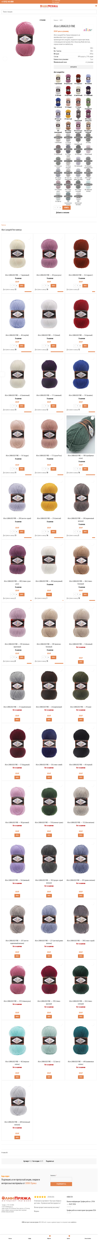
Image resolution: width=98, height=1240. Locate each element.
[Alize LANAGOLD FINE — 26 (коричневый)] (49, 686)
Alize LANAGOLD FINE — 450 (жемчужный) (49, 581)
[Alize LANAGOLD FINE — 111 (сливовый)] (49, 374)
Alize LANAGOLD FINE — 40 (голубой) (17, 335)
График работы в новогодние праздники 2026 (81, 1210)
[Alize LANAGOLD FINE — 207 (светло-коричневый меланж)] (17, 920)
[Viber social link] (73, 1161)
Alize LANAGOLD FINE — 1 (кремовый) (17, 275)
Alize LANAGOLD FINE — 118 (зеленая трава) (49, 823)
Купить (66, 208)
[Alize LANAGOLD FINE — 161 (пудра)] (17, 434)
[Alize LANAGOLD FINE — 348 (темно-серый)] (81, 920)
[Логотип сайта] (49, 6)
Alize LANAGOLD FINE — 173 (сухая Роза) (49, 456)
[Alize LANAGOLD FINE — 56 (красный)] (81, 314)
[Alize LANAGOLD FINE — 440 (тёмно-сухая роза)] (17, 560)
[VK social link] (69, 1161)
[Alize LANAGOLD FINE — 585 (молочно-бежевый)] (49, 623)
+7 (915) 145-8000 (7, 2)
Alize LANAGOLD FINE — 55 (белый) (49, 335)
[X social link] (57, 1161)
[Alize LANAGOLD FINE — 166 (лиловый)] (17, 859)
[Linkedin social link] (62, 1161)
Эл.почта (52, 1176)
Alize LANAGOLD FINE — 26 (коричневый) (49, 707)
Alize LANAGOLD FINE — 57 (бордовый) (17, 765)
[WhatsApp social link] (66, 1161)
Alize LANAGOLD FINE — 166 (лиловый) (17, 880)
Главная (56, 20)
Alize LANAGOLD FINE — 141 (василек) (81, 395)
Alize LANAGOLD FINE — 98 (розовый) (17, 823)
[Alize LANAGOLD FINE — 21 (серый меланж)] (17, 686)
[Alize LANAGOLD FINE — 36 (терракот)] (81, 254)
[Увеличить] (5, 59)
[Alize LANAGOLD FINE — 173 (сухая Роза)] (49, 434)
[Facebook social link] (55, 1161)
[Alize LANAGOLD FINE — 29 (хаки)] (81, 686)
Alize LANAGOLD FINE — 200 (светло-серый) (17, 518)
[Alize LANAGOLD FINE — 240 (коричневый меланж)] (81, 497)
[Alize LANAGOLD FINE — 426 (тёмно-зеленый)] (81, 980)
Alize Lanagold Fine (59, 72)
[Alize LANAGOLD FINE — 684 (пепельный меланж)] (17, 1101)
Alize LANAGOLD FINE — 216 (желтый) (49, 518)
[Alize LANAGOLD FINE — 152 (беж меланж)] (81, 801)
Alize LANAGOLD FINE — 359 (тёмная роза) (17, 1001)
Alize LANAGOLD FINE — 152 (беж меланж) (80, 823)
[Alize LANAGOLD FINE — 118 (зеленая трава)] (49, 801)
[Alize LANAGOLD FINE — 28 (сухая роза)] (49, 254)
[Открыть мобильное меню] (2, 6)
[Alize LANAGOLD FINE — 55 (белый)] (49, 314)
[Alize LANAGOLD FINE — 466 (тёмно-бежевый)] (81, 560)
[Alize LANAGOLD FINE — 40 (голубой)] (17, 314)
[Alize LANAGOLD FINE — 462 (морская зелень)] (17, 1041)
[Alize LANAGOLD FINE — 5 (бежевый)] (81, 623)
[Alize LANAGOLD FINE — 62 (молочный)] (17, 374)
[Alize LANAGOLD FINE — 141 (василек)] (81, 374)
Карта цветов (73, 67)
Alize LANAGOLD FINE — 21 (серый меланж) (17, 707)
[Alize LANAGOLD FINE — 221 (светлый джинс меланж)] (49, 920)
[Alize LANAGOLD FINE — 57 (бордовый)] (17, 744)
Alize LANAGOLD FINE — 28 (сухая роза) (49, 275)
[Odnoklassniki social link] (64, 1161)
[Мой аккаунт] (92, 6)
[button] (21, 285)
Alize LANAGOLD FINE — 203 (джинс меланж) (81, 880)
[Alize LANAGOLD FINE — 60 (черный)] (81, 744)
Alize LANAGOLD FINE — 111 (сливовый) (49, 395)
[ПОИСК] (95, 12)
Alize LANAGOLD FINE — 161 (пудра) (17, 456)
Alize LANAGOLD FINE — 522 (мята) (49, 1062)
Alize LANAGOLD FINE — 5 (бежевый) (80, 644)
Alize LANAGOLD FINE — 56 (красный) (81, 335)
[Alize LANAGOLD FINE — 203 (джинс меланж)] (81, 859)
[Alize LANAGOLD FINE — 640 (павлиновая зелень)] (81, 1041)
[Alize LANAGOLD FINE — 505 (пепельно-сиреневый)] (17, 623)
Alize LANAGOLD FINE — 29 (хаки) (80, 707)
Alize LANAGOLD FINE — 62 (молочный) (17, 395)
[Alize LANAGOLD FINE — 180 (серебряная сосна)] (81, 434)
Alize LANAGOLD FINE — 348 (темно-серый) (81, 941)
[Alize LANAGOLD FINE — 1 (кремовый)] (17, 254)
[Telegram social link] (71, 1161)
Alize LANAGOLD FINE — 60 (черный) (80, 765)
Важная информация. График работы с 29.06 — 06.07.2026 (81, 1203)
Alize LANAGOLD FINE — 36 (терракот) (81, 275)
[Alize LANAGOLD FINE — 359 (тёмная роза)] (17, 980)
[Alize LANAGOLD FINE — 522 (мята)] (49, 1041)
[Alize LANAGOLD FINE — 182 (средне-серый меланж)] (49, 859)
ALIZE (61, 20)
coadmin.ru (73, 1222)
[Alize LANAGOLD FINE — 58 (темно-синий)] (49, 744)
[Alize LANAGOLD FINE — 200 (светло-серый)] (17, 497)
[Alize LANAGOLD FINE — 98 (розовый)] (17, 801)
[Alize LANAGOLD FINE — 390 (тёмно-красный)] (49, 980)
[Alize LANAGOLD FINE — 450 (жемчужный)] (49, 560)
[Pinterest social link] (60, 1161)
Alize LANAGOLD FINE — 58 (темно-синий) (49, 765)
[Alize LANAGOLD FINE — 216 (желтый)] (49, 497)
